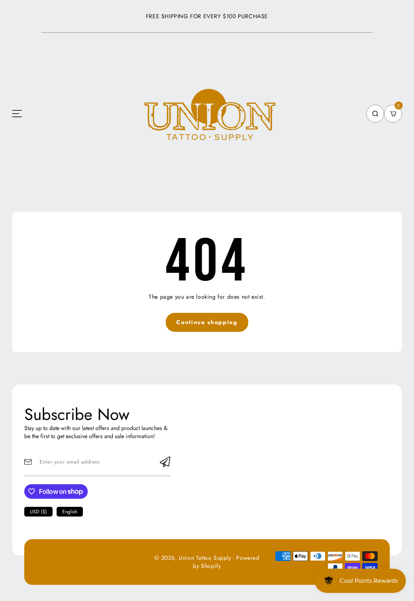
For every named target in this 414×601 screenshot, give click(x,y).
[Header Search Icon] (375, 113)
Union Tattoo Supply (205, 558)
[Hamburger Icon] (17, 113)
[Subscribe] (165, 462)
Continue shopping (207, 322)
